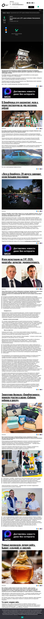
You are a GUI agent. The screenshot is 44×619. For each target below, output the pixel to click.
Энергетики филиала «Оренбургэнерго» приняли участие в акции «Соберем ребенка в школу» (21, 397)
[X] (40, 86)
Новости (8, 12)
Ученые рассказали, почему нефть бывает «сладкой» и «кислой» (19, 546)
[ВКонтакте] (6, 28)
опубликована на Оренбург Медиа (32, 241)
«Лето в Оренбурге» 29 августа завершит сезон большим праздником (22, 175)
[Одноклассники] (6, 30)
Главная (4, 12)
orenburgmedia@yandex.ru (17, 4)
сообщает (21, 145)
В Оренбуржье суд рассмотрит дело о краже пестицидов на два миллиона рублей (20, 105)
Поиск (31, 7)
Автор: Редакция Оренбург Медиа (17, 34)
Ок (22, 617)
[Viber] (41, 86)
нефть (29, 587)
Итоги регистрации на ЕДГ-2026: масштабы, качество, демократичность (21, 260)
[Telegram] (6, 32)
